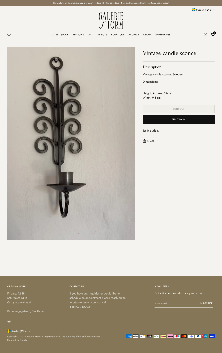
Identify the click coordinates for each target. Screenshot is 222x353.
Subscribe (206, 303)
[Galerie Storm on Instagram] (9, 322)
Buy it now (179, 119)
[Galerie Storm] (111, 20)
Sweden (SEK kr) (204, 9)
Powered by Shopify (17, 340)
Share (151, 141)
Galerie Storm (34, 336)
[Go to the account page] (205, 34)
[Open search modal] (9, 34)
